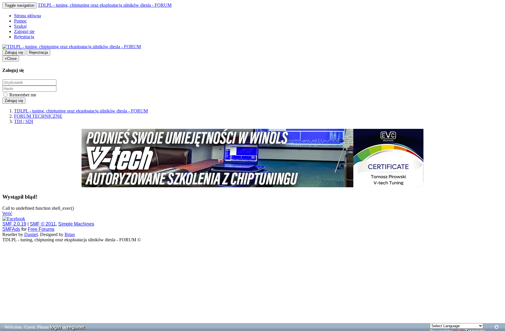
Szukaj (20, 26)
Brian (70, 234)
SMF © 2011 (43, 223)
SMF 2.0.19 (14, 223)
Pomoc (20, 20)
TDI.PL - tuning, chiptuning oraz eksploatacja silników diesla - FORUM (105, 5)
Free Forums (41, 229)
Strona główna (27, 15)
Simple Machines (76, 223)
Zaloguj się (24, 31)
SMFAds (11, 229)
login (55, 327)
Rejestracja (24, 36)
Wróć (7, 213)
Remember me (22, 94)
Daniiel (31, 234)
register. (76, 327)
